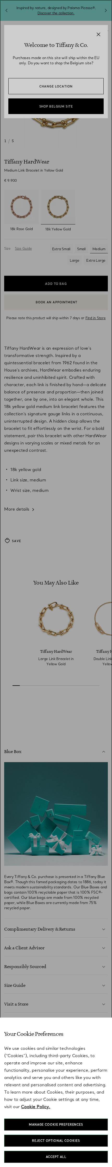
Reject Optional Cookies (56, 1141)
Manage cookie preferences (56, 1124)
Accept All (56, 1157)
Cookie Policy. (35, 1106)
